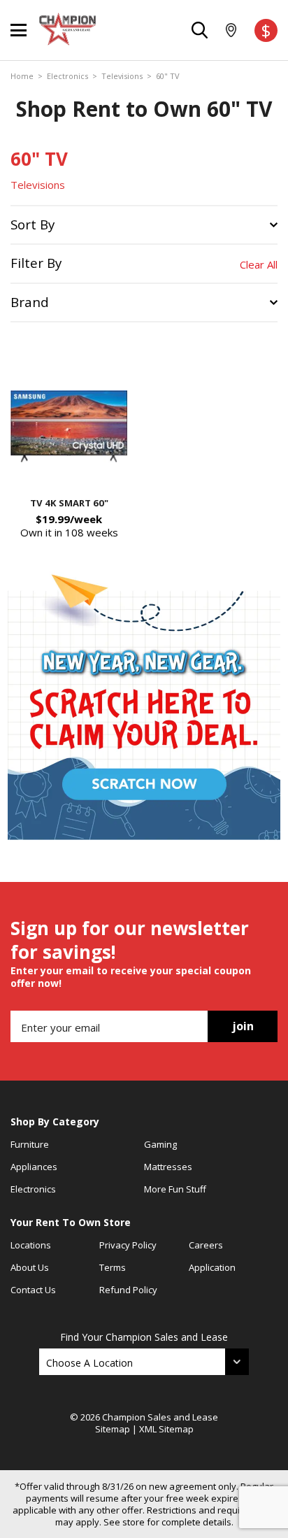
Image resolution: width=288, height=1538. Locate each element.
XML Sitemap (166, 1429)
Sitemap (112, 1429)
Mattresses (168, 1166)
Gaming (160, 1144)
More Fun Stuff (175, 1189)
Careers (206, 1245)
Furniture (29, 1144)
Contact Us (33, 1289)
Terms (112, 1267)
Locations (30, 1245)
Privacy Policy (128, 1245)
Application (212, 1267)
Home (22, 76)
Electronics (67, 76)
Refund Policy (128, 1289)
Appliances (33, 1166)
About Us (29, 1267)
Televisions (122, 76)
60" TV (168, 76)
